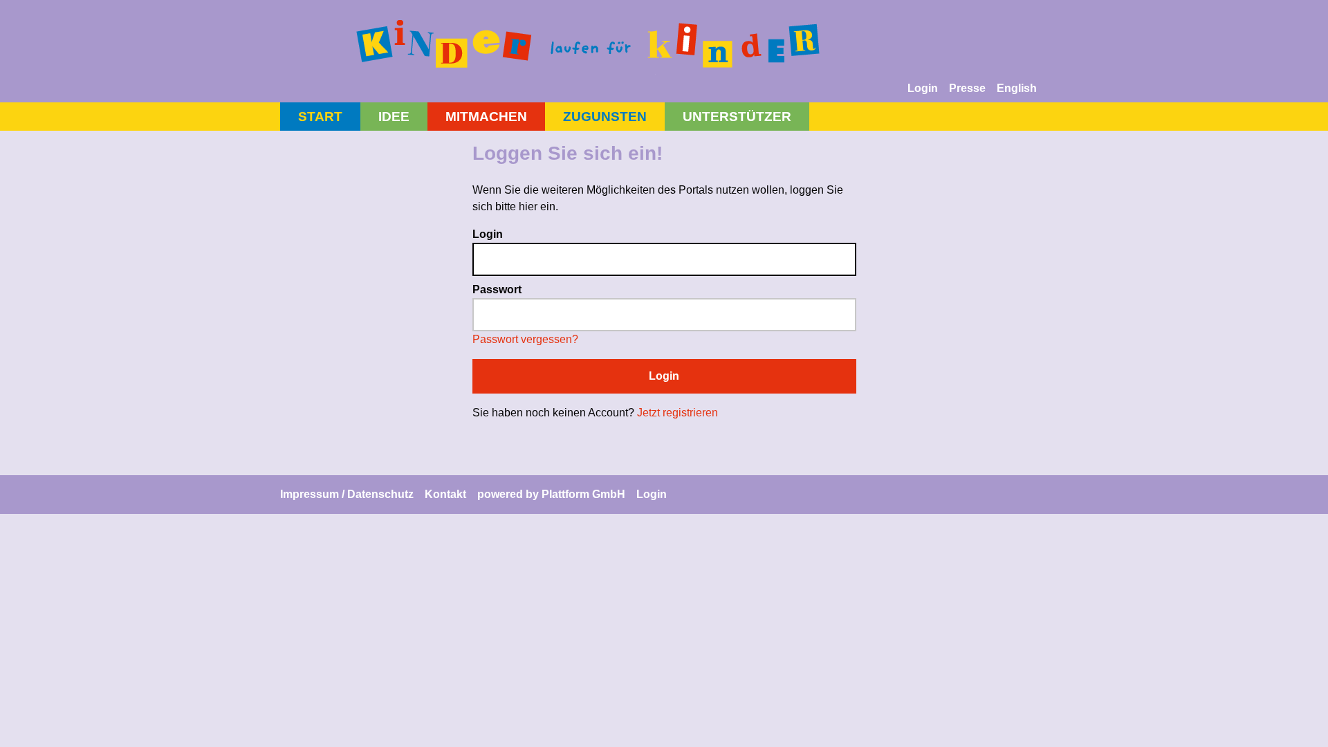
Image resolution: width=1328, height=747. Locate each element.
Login (922, 88)
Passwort (497, 289)
